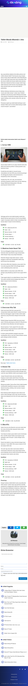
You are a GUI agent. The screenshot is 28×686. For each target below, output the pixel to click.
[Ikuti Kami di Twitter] (25, 669)
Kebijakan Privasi (14, 679)
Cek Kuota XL (7, 620)
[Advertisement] (14, 23)
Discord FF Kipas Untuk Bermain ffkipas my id (15, 652)
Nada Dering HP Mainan (10, 643)
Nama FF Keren (8, 629)
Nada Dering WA (8, 612)
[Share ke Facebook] (11, 527)
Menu (2, 6)
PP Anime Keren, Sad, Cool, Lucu (12, 624)
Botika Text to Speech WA (10, 633)
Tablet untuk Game (10, 363)
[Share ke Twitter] (17, 527)
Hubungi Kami (14, 674)
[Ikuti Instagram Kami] (22, 669)
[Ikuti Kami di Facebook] (20, 669)
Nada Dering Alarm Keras (10, 662)
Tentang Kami (14, 677)
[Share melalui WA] (24, 527)
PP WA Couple (7, 616)
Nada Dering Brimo (8, 647)
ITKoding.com (15, 683)
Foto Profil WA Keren (9, 608)
